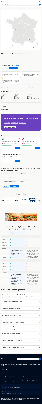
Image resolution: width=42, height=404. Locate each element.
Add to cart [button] (17, 148)
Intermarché (11, 89)
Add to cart (13, 68)
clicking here (19, 393)
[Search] (40, 4)
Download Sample (5, 68)
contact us (37, 376)
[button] (2, 4)
